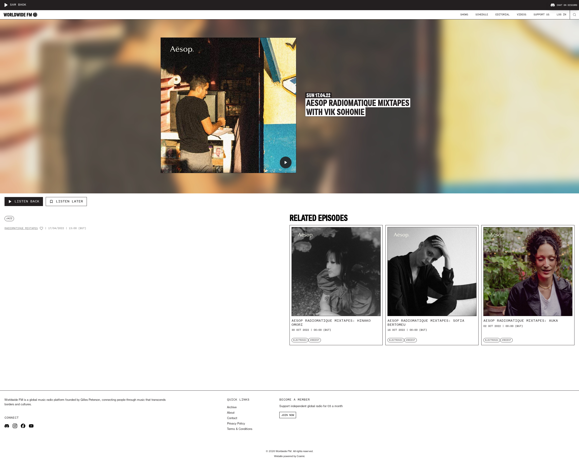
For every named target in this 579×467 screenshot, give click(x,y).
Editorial (502, 14)
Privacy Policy (236, 423)
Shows (464, 14)
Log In (561, 14)
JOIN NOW (287, 415)
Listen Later (69, 201)
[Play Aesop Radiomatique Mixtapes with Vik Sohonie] (286, 162)
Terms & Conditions (239, 429)
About (231, 413)
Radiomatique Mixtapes (21, 228)
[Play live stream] (6, 5)
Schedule (481, 14)
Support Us (541, 14)
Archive (232, 407)
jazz (9, 218)
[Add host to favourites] (41, 228)
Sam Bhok (18, 5)
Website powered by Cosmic (289, 456)
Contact (232, 418)
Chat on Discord (567, 5)
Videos (521, 14)
